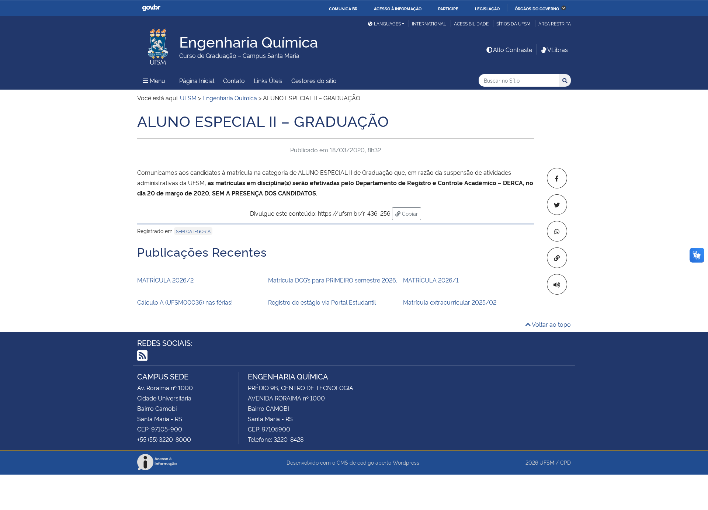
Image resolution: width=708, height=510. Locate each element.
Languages (387, 23)
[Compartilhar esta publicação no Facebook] (557, 178)
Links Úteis (268, 80)
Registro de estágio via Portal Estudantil (322, 302)
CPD (565, 462)
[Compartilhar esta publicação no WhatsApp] (557, 231)
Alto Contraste (512, 49)
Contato (234, 80)
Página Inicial (196, 80)
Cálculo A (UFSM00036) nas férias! (185, 302)
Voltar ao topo (551, 324)
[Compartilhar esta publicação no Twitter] (557, 204)
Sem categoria (193, 231)
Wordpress (406, 462)
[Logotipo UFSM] (158, 45)
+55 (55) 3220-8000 (164, 439)
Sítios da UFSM (513, 23)
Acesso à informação (397, 8)
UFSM (546, 462)
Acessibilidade (471, 23)
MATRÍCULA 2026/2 (165, 280)
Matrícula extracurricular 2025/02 (449, 302)
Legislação (487, 8)
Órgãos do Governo (537, 8)
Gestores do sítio (314, 80)
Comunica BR (343, 8)
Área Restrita (554, 23)
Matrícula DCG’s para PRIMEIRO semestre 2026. (332, 280)
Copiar (410, 213)
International (429, 23)
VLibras (557, 49)
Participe (448, 8)
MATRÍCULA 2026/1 (431, 280)
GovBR (151, 7)
